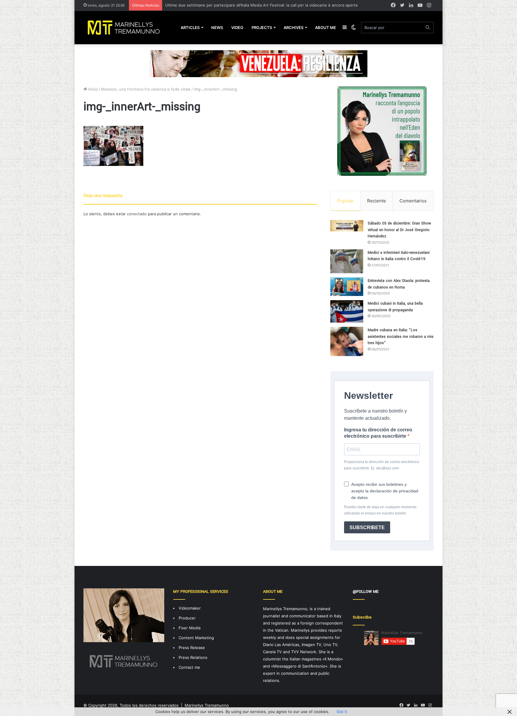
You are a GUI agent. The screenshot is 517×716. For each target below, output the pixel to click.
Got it (342, 711)
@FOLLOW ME (365, 591)
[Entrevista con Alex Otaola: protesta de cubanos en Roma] (346, 286)
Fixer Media (189, 627)
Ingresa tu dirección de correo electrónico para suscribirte (378, 433)
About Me (325, 27)
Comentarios (413, 201)
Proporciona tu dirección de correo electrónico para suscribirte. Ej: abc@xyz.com (381, 465)
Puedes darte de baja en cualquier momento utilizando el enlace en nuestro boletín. (380, 510)
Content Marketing (196, 637)
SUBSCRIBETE (367, 527)
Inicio (92, 89)
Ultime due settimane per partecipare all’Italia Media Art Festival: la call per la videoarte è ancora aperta (261, 5)
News (217, 27)
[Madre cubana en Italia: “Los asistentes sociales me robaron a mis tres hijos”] (346, 341)
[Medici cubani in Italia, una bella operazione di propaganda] (346, 311)
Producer (187, 618)
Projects (262, 27)
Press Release (192, 647)
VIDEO (237, 27)
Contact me (189, 667)
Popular (345, 201)
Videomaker (190, 608)
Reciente (376, 201)
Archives (293, 27)
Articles (190, 27)
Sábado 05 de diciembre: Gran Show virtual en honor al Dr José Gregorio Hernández (399, 230)
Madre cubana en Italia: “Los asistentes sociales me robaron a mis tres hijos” (401, 336)
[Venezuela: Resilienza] (258, 63)
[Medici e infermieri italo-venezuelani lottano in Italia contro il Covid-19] (346, 261)
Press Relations (193, 657)
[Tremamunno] (126, 27)
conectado (137, 213)
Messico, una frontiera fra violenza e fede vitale (146, 89)
